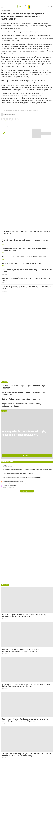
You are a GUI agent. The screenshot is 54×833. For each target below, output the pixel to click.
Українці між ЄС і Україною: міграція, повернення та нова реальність (24, 433)
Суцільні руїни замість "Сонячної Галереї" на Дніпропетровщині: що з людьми (26, 279)
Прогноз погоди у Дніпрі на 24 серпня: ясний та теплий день (23, 263)
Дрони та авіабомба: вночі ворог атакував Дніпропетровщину (24, 257)
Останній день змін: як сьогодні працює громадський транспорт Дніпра (25, 241)
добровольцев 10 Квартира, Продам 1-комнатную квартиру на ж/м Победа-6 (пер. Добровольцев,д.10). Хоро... (26, 685)
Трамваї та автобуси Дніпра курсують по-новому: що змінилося (23, 386)
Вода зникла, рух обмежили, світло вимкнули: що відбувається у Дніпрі (22, 405)
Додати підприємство (27, 491)
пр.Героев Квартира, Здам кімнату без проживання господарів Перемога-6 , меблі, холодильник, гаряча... (24, 616)
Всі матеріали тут (27, 455)
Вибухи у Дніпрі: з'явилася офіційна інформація (21, 399)
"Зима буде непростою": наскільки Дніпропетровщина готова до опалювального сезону (25, 249)
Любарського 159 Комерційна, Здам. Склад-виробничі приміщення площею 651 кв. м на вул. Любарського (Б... (26, 755)
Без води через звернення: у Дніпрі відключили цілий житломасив (23, 393)
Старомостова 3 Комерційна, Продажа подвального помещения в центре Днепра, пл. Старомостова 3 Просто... (25, 720)
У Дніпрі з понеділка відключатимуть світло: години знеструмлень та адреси (27, 271)
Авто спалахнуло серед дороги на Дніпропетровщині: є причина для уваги (26, 288)
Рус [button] (49, 6)
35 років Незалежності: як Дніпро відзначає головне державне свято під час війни (26, 232)
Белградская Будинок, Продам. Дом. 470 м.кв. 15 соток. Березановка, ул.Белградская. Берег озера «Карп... (22, 650)
